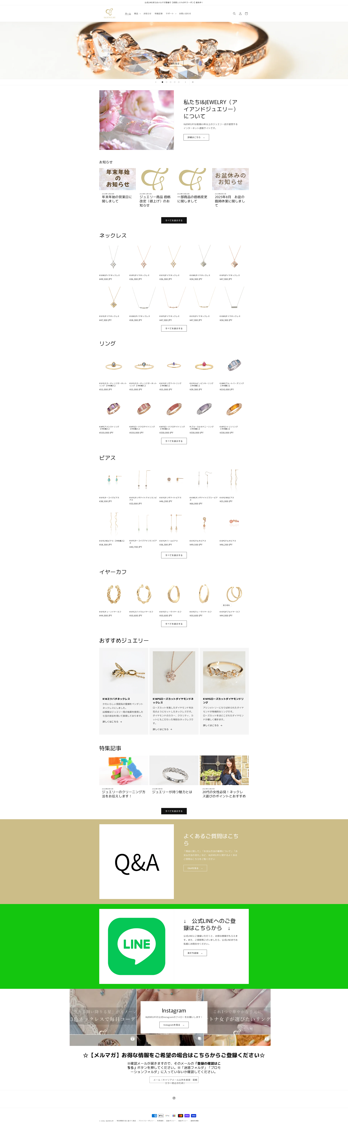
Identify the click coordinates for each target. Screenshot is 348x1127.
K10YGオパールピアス (168, 541)
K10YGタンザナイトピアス (170, 497)
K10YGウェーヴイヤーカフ (170, 612)
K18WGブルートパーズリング (232, 384)
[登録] (195, 1080)
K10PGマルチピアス (228, 541)
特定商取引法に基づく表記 (126, 1121)
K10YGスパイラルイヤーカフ (141, 612)
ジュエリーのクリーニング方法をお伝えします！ (123, 794)
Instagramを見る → (174, 1024)
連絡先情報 (195, 1121)
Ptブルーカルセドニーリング (202, 428)
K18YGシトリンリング (229, 428)
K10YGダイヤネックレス (169, 275)
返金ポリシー (171, 1121)
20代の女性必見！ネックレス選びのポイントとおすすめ (224, 794)
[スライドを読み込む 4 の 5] (175, 82)
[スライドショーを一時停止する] (192, 82)
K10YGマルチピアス (198, 541)
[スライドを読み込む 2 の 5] (166, 82)
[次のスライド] (185, 82)
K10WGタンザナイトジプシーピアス (204, 498)
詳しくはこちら (110, 721)
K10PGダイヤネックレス (139, 275)
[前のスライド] (156, 82)
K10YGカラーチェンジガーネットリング (113, 384)
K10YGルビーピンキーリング (201, 384)
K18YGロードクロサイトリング (142, 428)
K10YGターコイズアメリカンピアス (143, 542)
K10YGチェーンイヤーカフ (110, 612)
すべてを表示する (174, 220)
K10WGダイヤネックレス (109, 275)
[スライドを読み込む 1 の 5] (162, 82)
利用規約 (160, 1121)
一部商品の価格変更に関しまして (192, 199)
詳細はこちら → (196, 137)
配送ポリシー (183, 1121)
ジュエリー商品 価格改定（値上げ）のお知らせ (155, 201)
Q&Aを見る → (195, 868)
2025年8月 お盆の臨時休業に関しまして (230, 201)
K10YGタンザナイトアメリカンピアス (143, 498)
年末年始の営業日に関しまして (117, 199)
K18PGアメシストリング (109, 428)
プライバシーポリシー (146, 1121)
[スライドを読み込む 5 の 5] (179, 82)
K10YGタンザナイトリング (170, 384)
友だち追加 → (195, 952)
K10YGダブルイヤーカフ (230, 612)
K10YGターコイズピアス (109, 497)
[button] (137, 13)
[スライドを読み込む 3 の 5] (171, 82)
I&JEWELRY (110, 1121)
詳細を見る (174, 63)
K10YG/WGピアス (227, 497)
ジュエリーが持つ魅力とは (172, 792)
